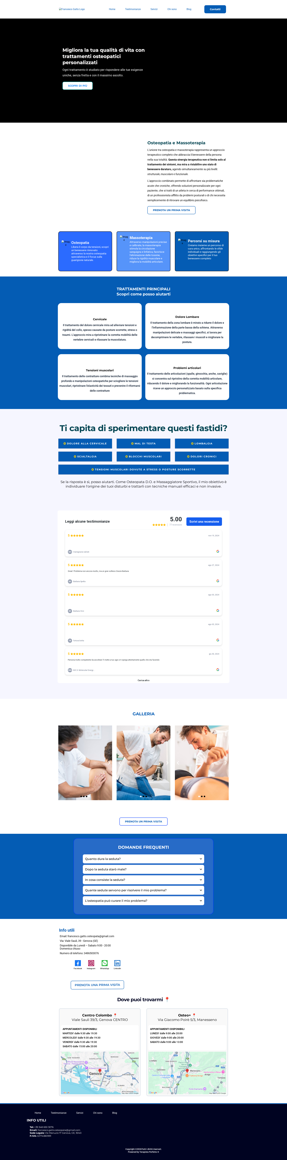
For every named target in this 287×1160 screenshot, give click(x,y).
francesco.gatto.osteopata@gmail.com (59, 1130)
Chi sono (172, 9)
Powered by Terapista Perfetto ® (143, 1152)
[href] (100, 1072)
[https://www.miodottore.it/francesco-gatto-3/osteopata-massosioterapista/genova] (97, 977)
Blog (189, 9)
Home (112, 9)
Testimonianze (133, 9)
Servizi (154, 9)
